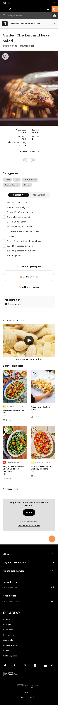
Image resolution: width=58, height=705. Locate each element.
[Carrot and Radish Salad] (43, 386)
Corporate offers (10, 645)
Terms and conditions (29, 697)
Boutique (7, 624)
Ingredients (19, 195)
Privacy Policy (29, 692)
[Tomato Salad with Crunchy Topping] (43, 442)
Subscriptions (9, 635)
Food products (9, 640)
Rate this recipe (27, 46)
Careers (6, 650)
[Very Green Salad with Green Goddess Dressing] (15, 442)
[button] (55, 9)
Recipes (6, 619)
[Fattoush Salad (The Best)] (15, 386)
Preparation (39, 195)
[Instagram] (25, 665)
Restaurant (8, 629)
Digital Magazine (10, 656)
